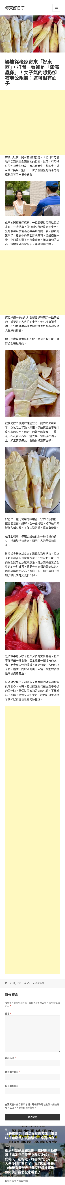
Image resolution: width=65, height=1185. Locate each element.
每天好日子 (15, 7)
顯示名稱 (10, 1058)
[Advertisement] (32, 122)
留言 (8, 1013)
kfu (28, 983)
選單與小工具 (56, 8)
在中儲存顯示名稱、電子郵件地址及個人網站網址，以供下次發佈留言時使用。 (32, 1106)
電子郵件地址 (13, 1072)
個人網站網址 (12, 1086)
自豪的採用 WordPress (16, 1180)
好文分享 (39, 983)
